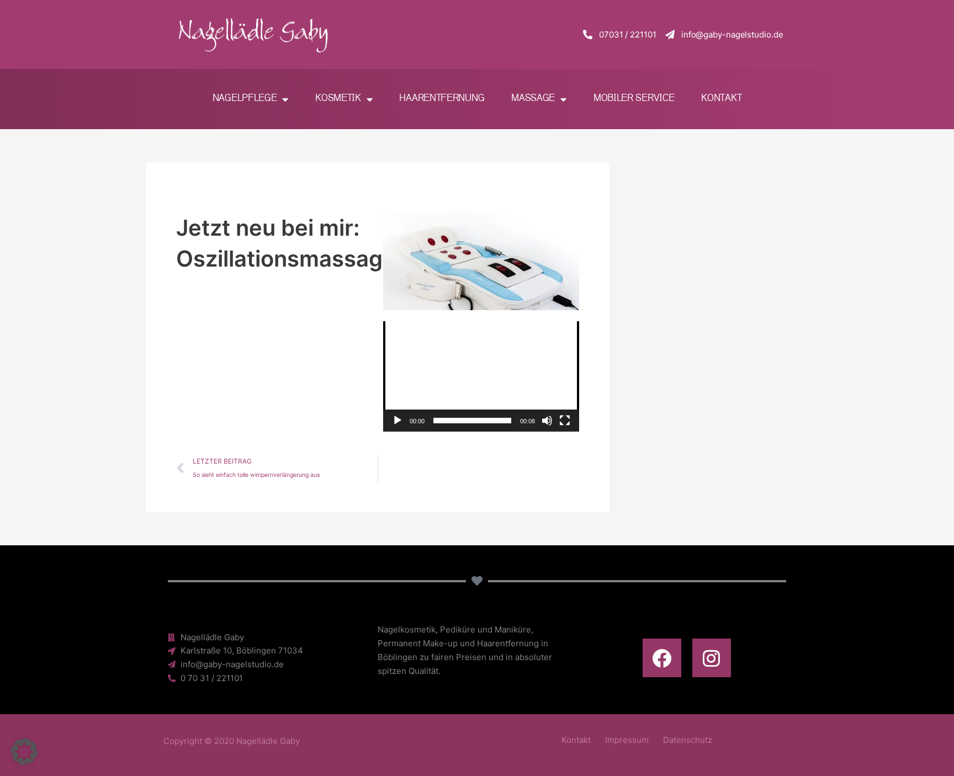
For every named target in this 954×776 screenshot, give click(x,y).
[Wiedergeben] (397, 420)
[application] (481, 376)
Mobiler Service (634, 98)
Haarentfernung (441, 98)
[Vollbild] (564, 420)
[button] (481, 376)
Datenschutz (687, 740)
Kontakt (721, 98)
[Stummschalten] (547, 420)
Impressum (627, 740)
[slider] (472, 420)
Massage (533, 98)
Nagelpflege (245, 98)
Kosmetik (338, 98)
